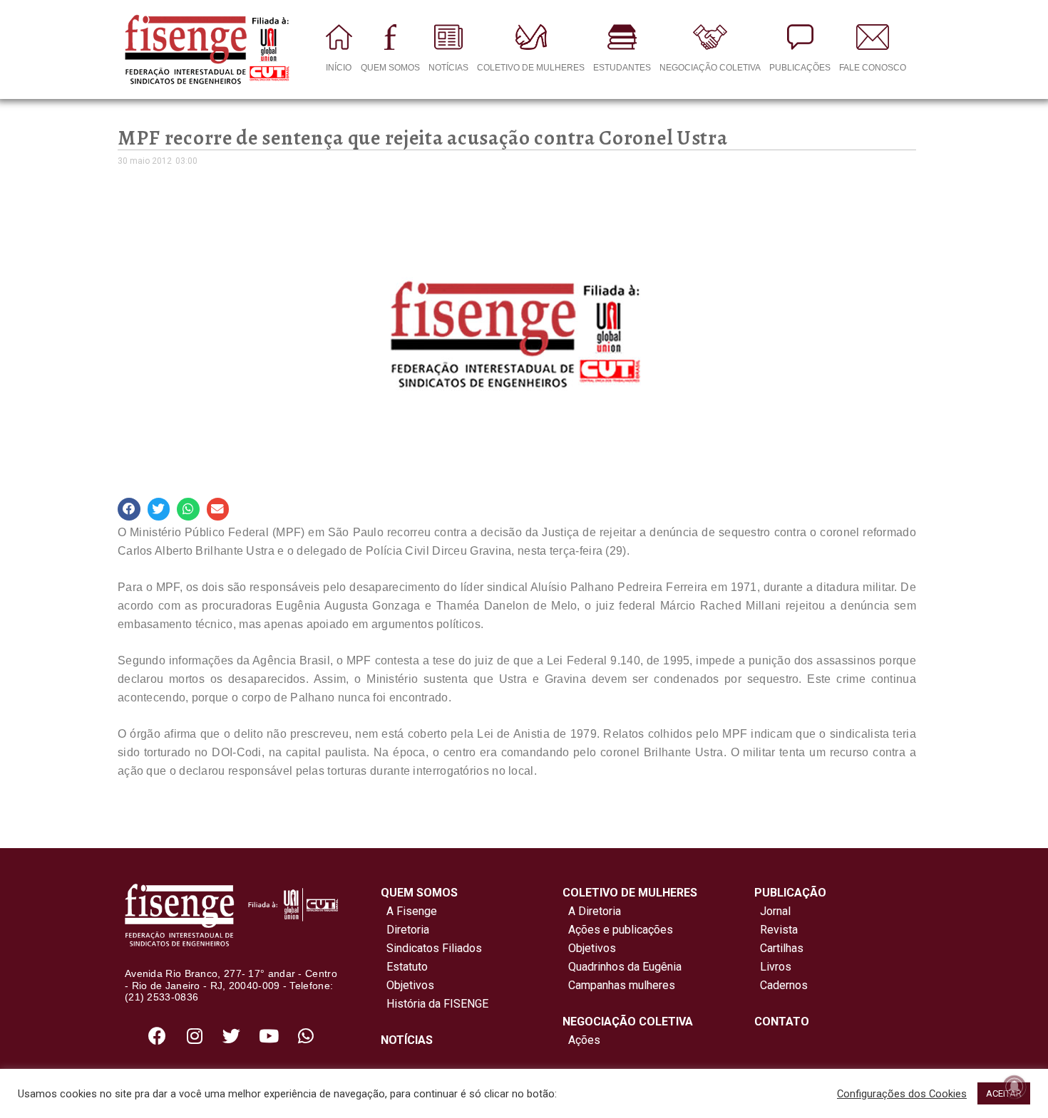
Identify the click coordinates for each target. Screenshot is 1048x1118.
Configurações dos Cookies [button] (902, 1093)
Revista (779, 929)
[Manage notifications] (1014, 1086)
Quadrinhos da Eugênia (622, 966)
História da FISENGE (434, 1003)
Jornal (775, 911)
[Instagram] (194, 1035)
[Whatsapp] (306, 1035)
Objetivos (407, 985)
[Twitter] (232, 1035)
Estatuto (404, 966)
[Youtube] (269, 1035)
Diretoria (405, 929)
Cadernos (784, 985)
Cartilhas (781, 948)
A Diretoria (591, 911)
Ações (581, 1040)
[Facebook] (157, 1035)
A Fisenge (409, 911)
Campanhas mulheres (618, 985)
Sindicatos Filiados (431, 948)
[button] (129, 509)
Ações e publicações (617, 929)
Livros (775, 966)
